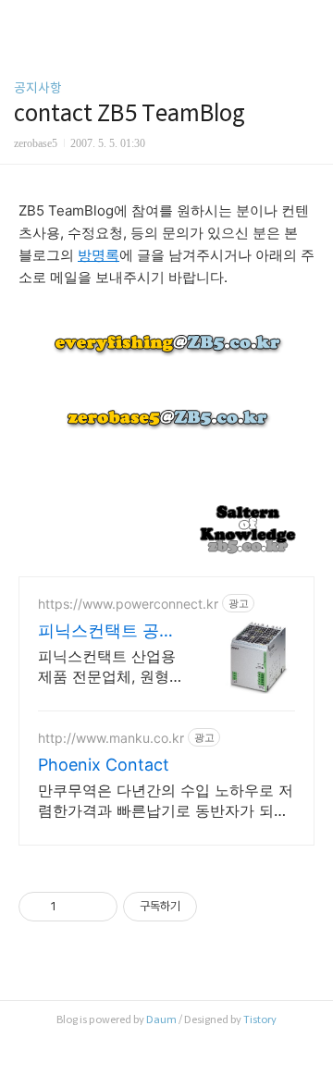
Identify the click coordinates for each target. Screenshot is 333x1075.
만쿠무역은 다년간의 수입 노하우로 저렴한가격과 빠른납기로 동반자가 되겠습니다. (165, 801)
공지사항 (38, 88)
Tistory (260, 1019)
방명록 (98, 255)
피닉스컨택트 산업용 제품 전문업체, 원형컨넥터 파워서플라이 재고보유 (111, 666)
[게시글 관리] (96, 907)
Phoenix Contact (103, 764)
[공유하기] (73, 907)
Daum (161, 1019)
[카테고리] (22, 21)
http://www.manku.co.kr (111, 738)
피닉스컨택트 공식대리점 (107, 631)
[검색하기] (310, 21)
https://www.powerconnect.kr (128, 604)
